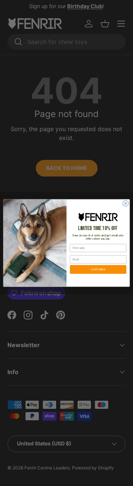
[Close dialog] (125, 203)
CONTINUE (98, 269)
